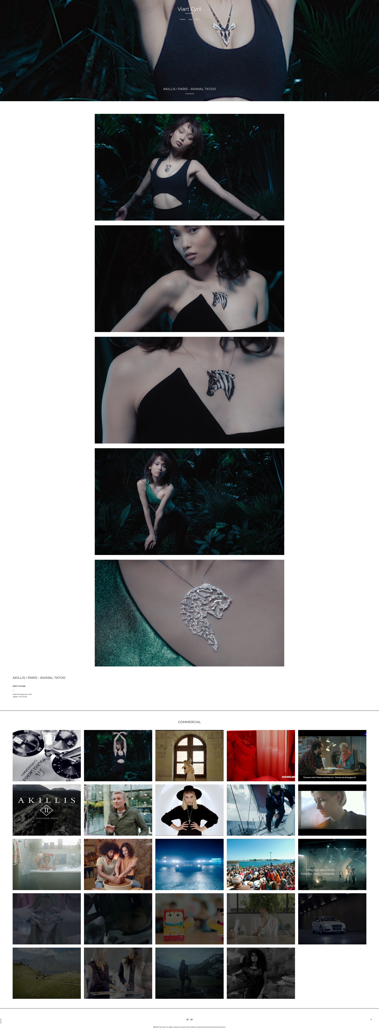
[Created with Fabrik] (1, 1021)
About (197, 19)
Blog (190, 19)
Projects (182, 19)
